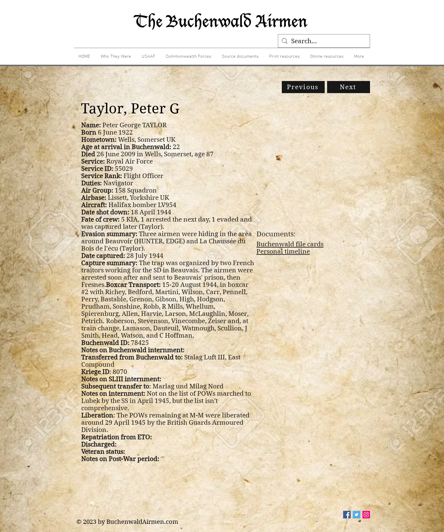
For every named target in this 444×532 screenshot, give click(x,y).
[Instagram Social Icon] (366, 514)
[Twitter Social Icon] (356, 514)
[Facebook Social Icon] (347, 514)
